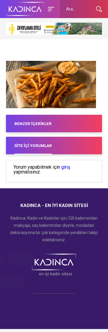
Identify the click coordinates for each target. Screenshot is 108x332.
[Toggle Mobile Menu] (50, 8)
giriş (65, 167)
